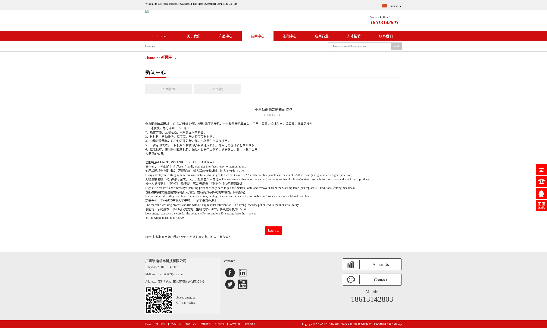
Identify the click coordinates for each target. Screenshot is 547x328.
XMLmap (397, 324)
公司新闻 (169, 89)
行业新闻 (217, 89)
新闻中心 (258, 36)
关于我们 (193, 36)
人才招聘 (354, 36)
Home (161, 36)
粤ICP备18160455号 (380, 324)
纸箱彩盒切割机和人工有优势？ (210, 237)
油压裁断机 (153, 192)
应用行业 (322, 36)
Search (396, 46)
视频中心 (290, 36)
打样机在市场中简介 (166, 237)
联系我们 (386, 36)
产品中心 (225, 36)
